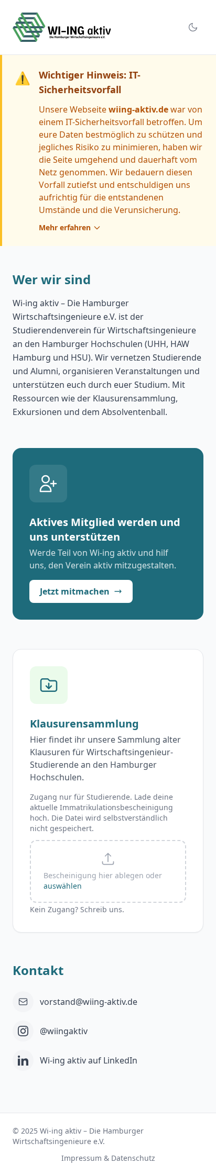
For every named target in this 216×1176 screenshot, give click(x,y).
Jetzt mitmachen (75, 591)
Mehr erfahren (65, 227)
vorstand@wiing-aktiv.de (88, 1001)
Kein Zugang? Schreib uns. (77, 909)
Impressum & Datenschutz (108, 1158)
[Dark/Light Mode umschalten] (192, 27)
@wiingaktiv (64, 1031)
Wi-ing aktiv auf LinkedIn (88, 1060)
